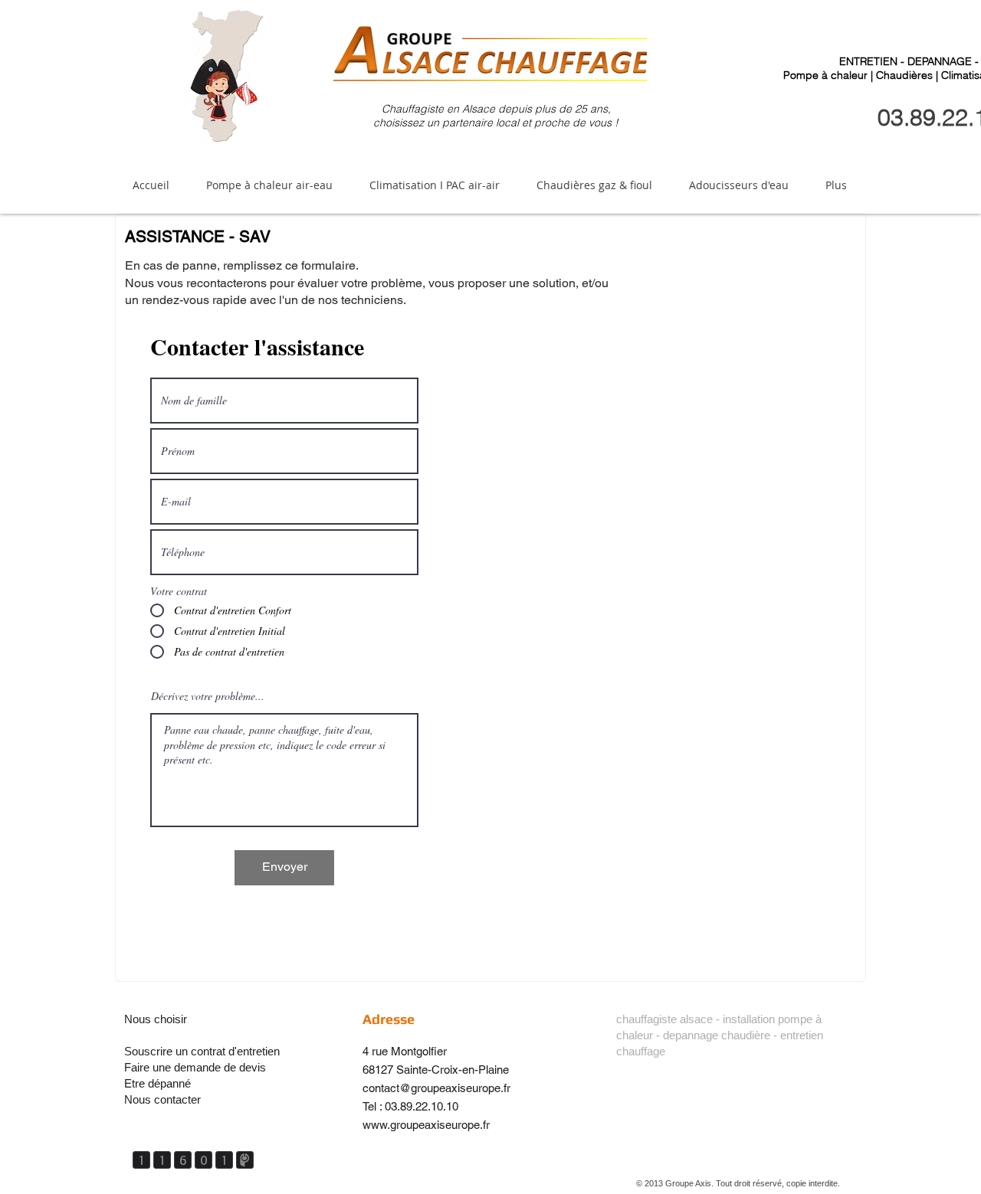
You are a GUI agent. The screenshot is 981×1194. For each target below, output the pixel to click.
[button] (269, 185)
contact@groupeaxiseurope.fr (436, 1087)
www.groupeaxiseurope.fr (426, 1124)
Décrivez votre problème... (207, 696)
